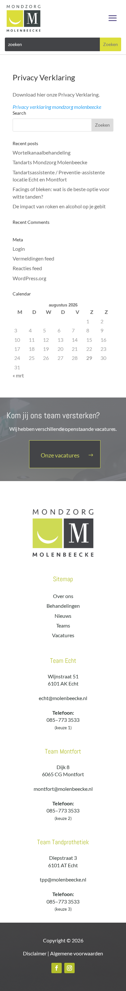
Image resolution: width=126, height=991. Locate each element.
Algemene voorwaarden (76, 953)
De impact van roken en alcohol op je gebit (59, 206)
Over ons (63, 596)
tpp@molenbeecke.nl (63, 879)
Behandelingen (63, 606)
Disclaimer (35, 953)
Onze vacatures (60, 455)
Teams (63, 625)
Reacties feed (27, 268)
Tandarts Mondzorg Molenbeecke (50, 162)
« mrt (18, 375)
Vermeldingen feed (33, 258)
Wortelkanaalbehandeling (41, 152)
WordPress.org (29, 278)
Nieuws (63, 616)
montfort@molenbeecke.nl (63, 789)
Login (19, 249)
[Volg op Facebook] (56, 968)
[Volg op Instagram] (69, 968)
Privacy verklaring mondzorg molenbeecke (57, 107)
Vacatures (63, 635)
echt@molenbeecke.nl (63, 698)
